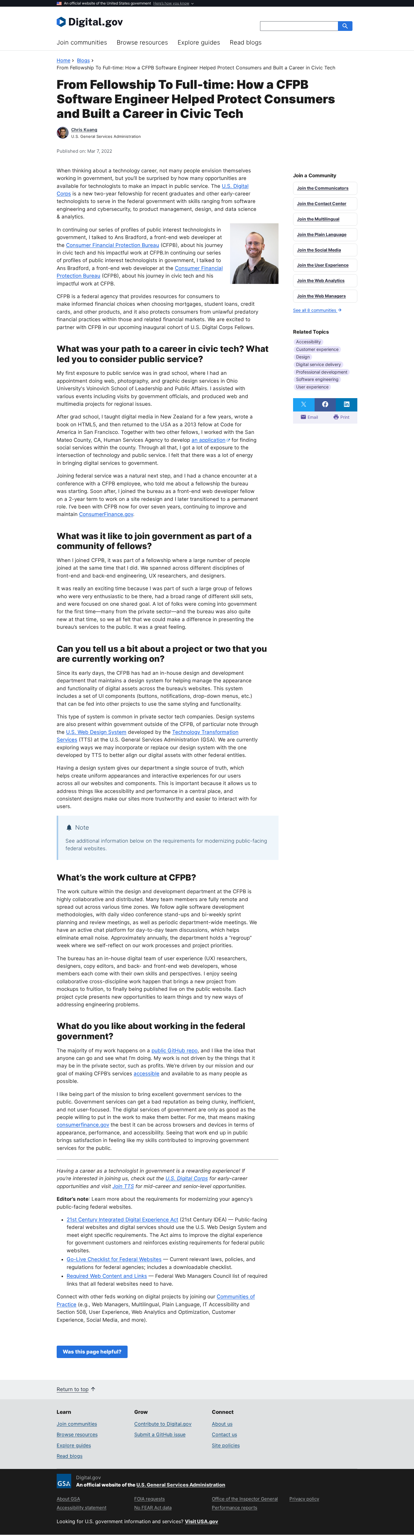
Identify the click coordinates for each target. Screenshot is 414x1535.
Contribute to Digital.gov (163, 1424)
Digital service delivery (318, 364)
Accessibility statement (81, 1507)
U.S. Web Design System (96, 732)
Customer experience (317, 349)
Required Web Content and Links (107, 1276)
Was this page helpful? (92, 1352)
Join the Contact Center (321, 203)
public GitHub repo (175, 1050)
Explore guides (199, 42)
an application (208, 440)
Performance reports (234, 1507)
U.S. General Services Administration (180, 1485)
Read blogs (246, 42)
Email (312, 417)
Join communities (82, 42)
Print (344, 417)
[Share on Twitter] (304, 404)
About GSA (68, 1499)
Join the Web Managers (321, 295)
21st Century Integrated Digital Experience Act (122, 1220)
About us (222, 1424)
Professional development (321, 372)
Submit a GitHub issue (159, 1434)
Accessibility (308, 341)
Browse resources (142, 42)
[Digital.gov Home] (132, 21)
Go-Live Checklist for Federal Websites (114, 1259)
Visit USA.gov (201, 1521)
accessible (146, 1074)
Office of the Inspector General (245, 1499)
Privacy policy (304, 1499)
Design (303, 356)
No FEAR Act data (153, 1507)
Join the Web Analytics (321, 280)
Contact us (224, 1434)
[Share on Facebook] (325, 404)
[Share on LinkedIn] (346, 404)
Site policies (226, 1445)
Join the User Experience (323, 265)
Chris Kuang (84, 129)
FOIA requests (149, 1499)
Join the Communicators (323, 188)
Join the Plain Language (321, 234)
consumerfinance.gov (83, 1125)
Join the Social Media (319, 249)
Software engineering (317, 379)
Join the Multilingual (318, 218)
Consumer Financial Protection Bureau (112, 245)
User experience (312, 386)
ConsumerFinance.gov (106, 514)
